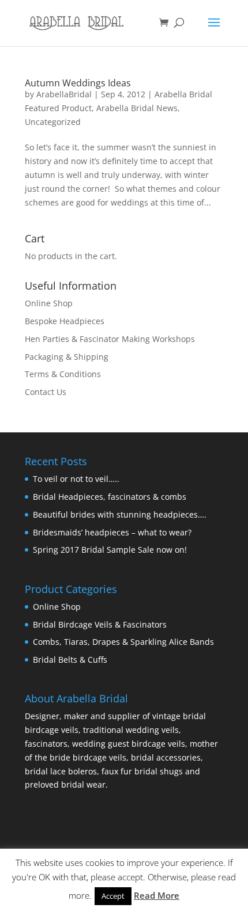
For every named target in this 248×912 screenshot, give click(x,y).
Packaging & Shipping (66, 356)
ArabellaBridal (64, 94)
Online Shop (49, 303)
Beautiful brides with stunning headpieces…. (119, 514)
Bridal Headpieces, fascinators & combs (109, 496)
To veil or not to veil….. (76, 478)
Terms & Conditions (63, 373)
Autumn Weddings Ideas (78, 83)
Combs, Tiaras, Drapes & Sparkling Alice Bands (123, 641)
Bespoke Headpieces (64, 321)
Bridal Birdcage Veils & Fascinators (100, 624)
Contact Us (45, 391)
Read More (156, 895)
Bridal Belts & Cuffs (70, 659)
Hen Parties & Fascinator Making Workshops (110, 338)
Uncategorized (53, 121)
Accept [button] (113, 896)
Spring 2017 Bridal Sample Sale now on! (110, 549)
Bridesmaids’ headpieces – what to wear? (112, 532)
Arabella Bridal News (137, 107)
